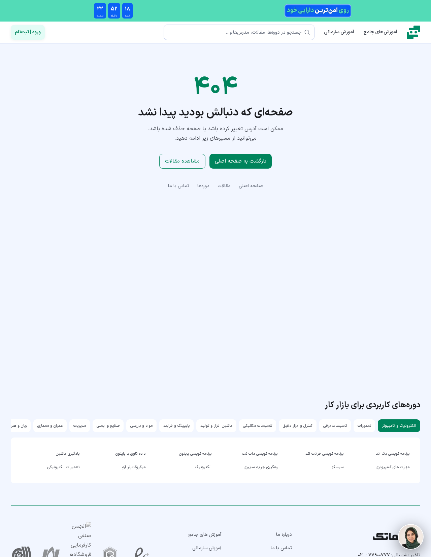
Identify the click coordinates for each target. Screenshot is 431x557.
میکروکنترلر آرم (133, 467)
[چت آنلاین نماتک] (411, 537)
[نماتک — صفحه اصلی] (413, 32)
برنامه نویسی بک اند (392, 454)
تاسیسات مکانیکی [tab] (257, 426)
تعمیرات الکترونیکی (63, 467)
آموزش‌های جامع (380, 32)
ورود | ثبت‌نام (28, 32)
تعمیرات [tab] (364, 426)
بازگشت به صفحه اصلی (240, 161)
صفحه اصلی (251, 185)
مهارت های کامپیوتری (392, 467)
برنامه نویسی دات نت (259, 454)
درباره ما (284, 534)
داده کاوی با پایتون (130, 454)
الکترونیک (203, 467)
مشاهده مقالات (182, 161)
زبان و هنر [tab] (19, 426)
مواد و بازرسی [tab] (141, 426)
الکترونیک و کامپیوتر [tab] (399, 426)
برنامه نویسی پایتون (195, 454)
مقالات (224, 185)
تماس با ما (178, 185)
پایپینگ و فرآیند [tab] (176, 426)
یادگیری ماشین (67, 454)
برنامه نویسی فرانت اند (324, 454)
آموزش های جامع (204, 534)
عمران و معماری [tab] (50, 426)
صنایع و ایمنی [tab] (108, 426)
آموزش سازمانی (339, 32)
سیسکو (337, 467)
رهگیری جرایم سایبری (260, 467)
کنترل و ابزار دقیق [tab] (297, 426)
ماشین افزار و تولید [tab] (216, 426)
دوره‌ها (203, 185)
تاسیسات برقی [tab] (335, 426)
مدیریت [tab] (79, 426)
